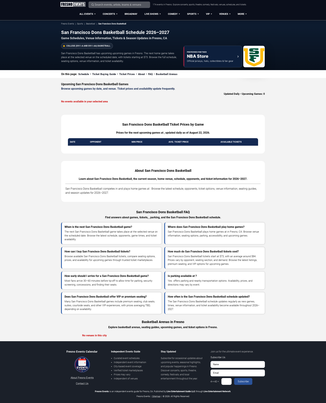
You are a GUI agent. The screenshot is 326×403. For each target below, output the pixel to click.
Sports (191, 14)
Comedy (173, 14)
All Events (86, 14)
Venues (223, 14)
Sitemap (156, 396)
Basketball (90, 24)
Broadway (131, 14)
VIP (208, 14)
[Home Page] (72, 4)
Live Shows (151, 14)
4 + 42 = (215, 381)
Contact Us (82, 383)
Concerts (109, 14)
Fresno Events (67, 24)
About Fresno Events (82, 377)
